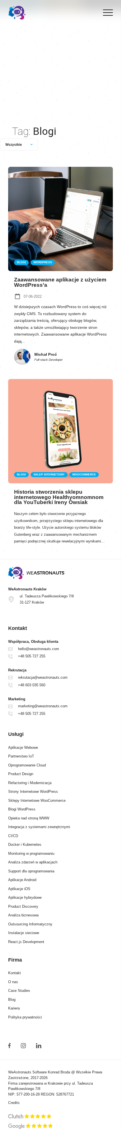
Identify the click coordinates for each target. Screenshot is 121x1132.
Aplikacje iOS (19, 889)
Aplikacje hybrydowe (25, 898)
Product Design (20, 774)
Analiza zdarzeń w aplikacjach (32, 862)
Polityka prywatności (25, 1017)
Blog (11, 1000)
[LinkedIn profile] (38, 1045)
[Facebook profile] (9, 1045)
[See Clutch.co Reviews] (29, 1117)
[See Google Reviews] (30, 1126)
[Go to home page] (60, 573)
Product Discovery (23, 907)
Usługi (16, 734)
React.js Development (26, 942)
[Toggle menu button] (106, 13)
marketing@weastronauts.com (43, 706)
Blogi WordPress (21, 809)
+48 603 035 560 (31, 685)
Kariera (14, 1008)
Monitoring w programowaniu (31, 854)
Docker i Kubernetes (24, 845)
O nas (13, 982)
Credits (14, 1103)
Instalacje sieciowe (23, 933)
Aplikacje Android (22, 880)
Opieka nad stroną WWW (28, 818)
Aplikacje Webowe (23, 748)
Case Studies (19, 991)
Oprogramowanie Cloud (27, 765)
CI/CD (13, 836)
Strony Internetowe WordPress (33, 792)
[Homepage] (17, 13)
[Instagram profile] (23, 1045)
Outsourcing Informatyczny (30, 924)
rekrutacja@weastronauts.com (43, 678)
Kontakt (14, 973)
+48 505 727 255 (31, 656)
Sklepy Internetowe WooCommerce (37, 801)
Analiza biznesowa (23, 915)
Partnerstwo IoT (21, 756)
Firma (15, 960)
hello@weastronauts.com (38, 649)
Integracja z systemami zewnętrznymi (39, 827)
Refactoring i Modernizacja (29, 783)
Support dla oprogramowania (31, 871)
